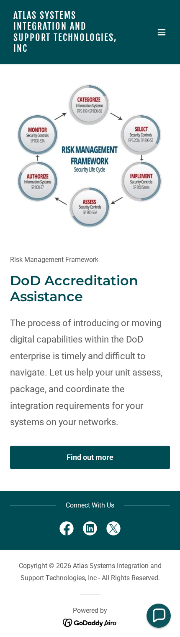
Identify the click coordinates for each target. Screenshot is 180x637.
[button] (161, 32)
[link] (65, 49)
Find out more (90, 457)
